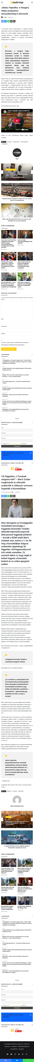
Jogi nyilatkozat (14, 1049)
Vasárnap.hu (27, 1044)
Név (2, 319)
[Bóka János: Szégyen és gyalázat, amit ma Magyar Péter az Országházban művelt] (25, 276)
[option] (17, 172)
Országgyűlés (4, 143)
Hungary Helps (16, 141)
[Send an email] (5, 17)
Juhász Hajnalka (24, 141)
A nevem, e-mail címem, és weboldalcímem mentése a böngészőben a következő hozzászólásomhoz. (15, 343)
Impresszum (7, 1046)
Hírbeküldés (14, 1046)
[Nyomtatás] (14, 21)
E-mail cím (4, 326)
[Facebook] (2, 21)
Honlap (3, 333)
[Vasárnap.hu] (17, 2)
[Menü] (2, 3)
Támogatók (21, 1049)
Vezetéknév (3, 433)
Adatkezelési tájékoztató (23, 1046)
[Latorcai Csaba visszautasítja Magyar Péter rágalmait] (25, 234)
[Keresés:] (32, 3)
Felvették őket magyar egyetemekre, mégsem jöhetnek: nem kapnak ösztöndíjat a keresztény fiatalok (7, 264)
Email (2, 427)
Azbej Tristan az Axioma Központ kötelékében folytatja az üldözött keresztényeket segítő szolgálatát (24, 264)
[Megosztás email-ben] (11, 21)
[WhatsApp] (8, 21)
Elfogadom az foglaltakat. (14, 443)
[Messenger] (5, 21)
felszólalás (9, 141)
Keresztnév (3, 438)
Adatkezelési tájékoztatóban (15, 443)
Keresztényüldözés (10, 169)
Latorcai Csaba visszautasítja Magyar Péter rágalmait (25, 241)
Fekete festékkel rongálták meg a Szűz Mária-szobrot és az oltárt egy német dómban (16, 175)
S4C (4, 17)
